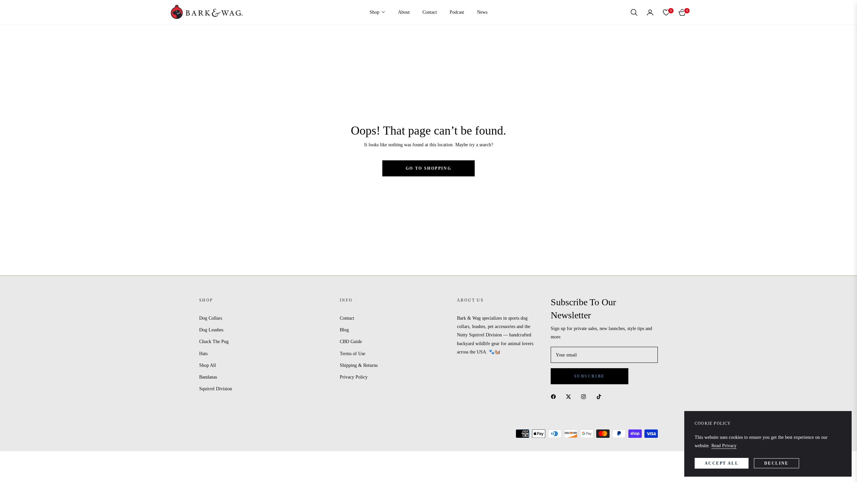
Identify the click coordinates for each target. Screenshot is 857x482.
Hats (203, 353)
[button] (634, 12)
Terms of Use (352, 353)
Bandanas (208, 377)
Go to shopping (429, 168)
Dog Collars (210, 318)
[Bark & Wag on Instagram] (585, 396)
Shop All (207, 365)
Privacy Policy (354, 377)
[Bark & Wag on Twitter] (570, 396)
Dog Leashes (211, 329)
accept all (721, 463)
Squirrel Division (215, 388)
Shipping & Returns (359, 365)
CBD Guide (351, 341)
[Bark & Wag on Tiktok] (600, 396)
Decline (776, 463)
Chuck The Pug (214, 341)
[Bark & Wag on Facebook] (555, 396)
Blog (344, 329)
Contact (347, 318)
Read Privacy (723, 445)
